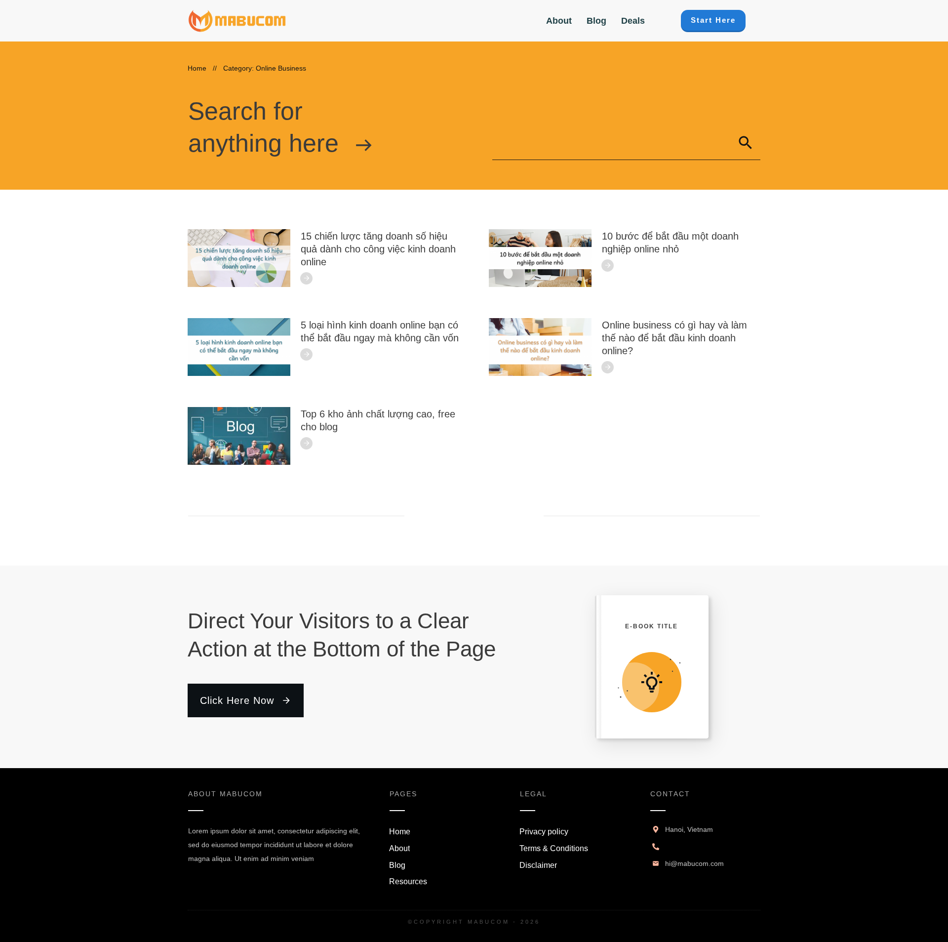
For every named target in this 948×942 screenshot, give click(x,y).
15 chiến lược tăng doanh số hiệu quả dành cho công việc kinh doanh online (378, 249)
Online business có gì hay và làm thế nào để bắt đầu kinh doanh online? (674, 338)
